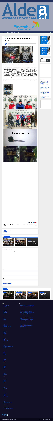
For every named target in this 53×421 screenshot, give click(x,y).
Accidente (42, 79)
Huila (46, 87)
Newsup (12, 419)
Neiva (47, 89)
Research (4, 382)
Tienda (18, 32)
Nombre (4, 269)
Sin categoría (5, 388)
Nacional (4, 362)
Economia (4, 331)
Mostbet (4, 361)
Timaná (41, 97)
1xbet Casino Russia (6, 305)
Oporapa (48, 92)
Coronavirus (42, 83)
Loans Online (5, 354)
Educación (4, 333)
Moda (4, 360)
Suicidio (48, 96)
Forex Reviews (5, 340)
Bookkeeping (5, 312)
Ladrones (43, 88)
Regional (4, 380)
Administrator (12, 230)
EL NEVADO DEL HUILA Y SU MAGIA (32, 242)
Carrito (7, 32)
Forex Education (5, 339)
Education (4, 334)
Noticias (4, 292)
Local (4, 355)
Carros (4, 318)
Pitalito (44, 93)
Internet (17, 292)
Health (4, 345)
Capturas (44, 82)
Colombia (46, 82)
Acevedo (46, 79)
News (4, 367)
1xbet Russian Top (6, 306)
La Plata (46, 88)
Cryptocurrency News (6, 327)
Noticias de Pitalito (43, 92)
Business (4, 313)
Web (3, 278)
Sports (4, 389)
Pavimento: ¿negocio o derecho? (24, 327)
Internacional (5, 347)
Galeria (4, 341)
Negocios (4, 366)
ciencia (4, 320)
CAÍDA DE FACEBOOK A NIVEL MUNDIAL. (8, 242)
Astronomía (5, 310)
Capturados (41, 82)
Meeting (4, 359)
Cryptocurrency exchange (7, 326)
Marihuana (49, 88)
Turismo (4, 395)
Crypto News (5, 325)
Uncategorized (20, 292)
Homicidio (42, 87)
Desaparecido (46, 83)
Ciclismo (4, 319)
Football (4, 338)
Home (4, 32)
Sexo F (4, 387)
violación (44, 97)
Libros (4, 353)
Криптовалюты (5, 403)
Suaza (45, 96)
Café (4, 317)
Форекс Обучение (6, 407)
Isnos (41, 88)
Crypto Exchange (5, 324)
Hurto (48, 87)
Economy (4, 332)
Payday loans (5, 374)
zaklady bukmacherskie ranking (7, 402)
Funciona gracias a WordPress (5, 419)
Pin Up (4, 375)
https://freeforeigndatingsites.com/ (8, 346)
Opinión (4, 373)
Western (4, 400)
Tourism (4, 394)
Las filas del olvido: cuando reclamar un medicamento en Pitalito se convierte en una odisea (26, 317)
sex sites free (5, 386)
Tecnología (5, 393)
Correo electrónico (5, 273)
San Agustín (42, 96)
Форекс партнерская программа (8, 408)
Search (41, 58)
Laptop (4, 352)
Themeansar (14, 419)
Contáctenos (13, 32)
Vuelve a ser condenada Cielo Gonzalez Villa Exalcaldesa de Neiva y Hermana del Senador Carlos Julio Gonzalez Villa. (26, 323)
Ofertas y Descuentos (6, 372)
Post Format (5, 379)
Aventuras (4, 311)
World (4, 401)
